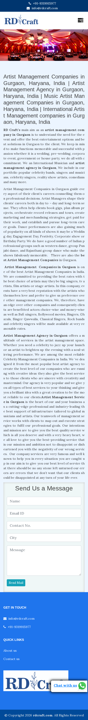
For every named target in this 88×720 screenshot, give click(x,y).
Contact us (11, 659)
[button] (6, 45)
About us (10, 651)
